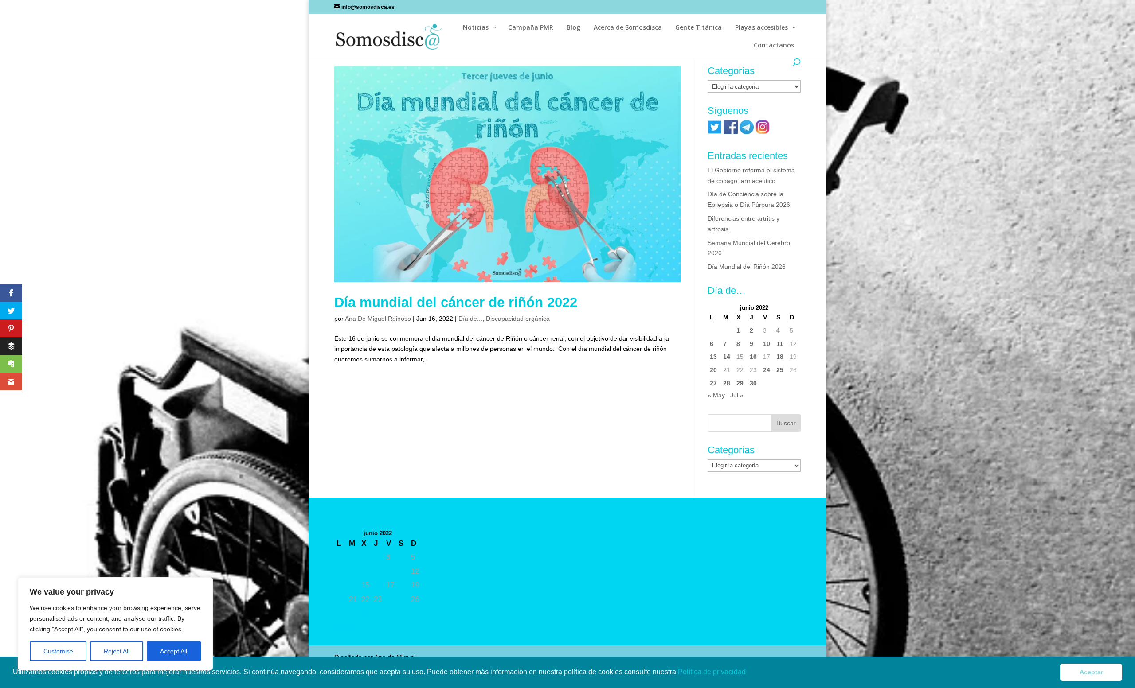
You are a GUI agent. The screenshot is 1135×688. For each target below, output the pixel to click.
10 (766, 343)
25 (779, 369)
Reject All (116, 651)
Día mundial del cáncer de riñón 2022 (455, 302)
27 (713, 383)
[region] (115, 623)
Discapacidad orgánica (518, 318)
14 (726, 356)
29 (740, 383)
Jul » (737, 395)
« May (716, 395)
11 (779, 343)
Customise (58, 651)
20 (713, 369)
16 (753, 356)
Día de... (470, 318)
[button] (749, 673)
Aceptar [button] (1091, 672)
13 (713, 356)
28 (726, 383)
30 (753, 383)
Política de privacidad (713, 672)
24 (766, 369)
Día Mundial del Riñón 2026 (747, 266)
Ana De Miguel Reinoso (378, 318)
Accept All (173, 651)
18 (779, 356)
